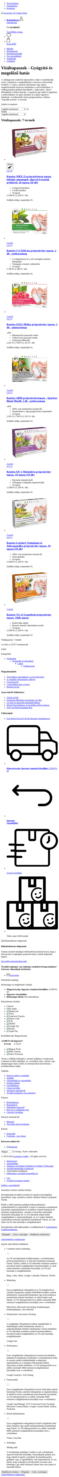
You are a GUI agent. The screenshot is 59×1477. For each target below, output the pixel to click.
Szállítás (10, 1078)
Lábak (20, 663)
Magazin (10, 1122)
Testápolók (11, 658)
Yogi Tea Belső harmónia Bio (19, 707)
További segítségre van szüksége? (21, 1093)
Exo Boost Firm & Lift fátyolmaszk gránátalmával (28, 718)
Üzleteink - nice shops (16, 1136)
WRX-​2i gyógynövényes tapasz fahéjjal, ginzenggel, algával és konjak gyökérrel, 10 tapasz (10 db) (29, 179)
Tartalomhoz (12, 6)
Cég (8, 1178)
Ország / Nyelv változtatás (26, 1151)
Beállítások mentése (10, 1472)
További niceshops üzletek (18, 1181)
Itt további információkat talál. (14, 961)
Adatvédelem (12, 1163)
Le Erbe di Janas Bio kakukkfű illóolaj (23, 702)
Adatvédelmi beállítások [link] (17, 1171)
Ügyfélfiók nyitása (15, 32)
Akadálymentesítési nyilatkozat (20, 1168)
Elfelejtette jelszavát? (16, 1107)
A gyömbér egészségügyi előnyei (21, 679)
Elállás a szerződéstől (10, 1185)
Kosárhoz (11, 8)
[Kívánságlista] (9, 36)
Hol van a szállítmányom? (18, 1110)
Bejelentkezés (13, 1102)
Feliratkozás (12, 22)
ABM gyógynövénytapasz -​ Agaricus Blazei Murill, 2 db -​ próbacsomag (32, 399)
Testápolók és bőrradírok (22, 661)
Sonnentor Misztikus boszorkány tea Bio (24, 700)
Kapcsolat (11, 1133)
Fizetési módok (13, 1083)
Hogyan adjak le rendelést (18, 1075)
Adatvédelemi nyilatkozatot (13, 1239)
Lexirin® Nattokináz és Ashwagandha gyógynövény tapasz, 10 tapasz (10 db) (29, 545)
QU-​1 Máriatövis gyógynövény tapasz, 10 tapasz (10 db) (29, 473)
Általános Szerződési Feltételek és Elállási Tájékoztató (30, 1166)
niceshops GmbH (20, 1156)
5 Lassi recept (13, 682)
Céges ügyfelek (13, 1088)
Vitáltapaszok (29, 666)
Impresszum (12, 1161)
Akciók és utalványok (16, 1090)
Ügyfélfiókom (13, 1085)
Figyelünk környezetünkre (18, 1124)
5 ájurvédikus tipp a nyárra (18, 684)
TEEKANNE (13, 698)
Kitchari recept (13, 687)
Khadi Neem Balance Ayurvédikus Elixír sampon (28, 705)
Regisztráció (12, 1105)
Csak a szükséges (20, 1235)
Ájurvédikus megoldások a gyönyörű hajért (25, 677)
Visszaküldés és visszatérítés (19, 1080)
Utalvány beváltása (15, 1112)
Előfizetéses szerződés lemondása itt (22, 1173)
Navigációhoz (13, 3)
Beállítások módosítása (39, 1235)
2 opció (10, 243)
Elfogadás (6, 1235)
